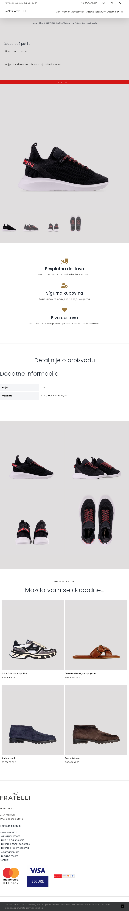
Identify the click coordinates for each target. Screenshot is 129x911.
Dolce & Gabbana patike (14, 673)
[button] (122, 11)
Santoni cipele (9, 758)
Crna (43, 387)
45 (62, 395)
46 (65, 395)
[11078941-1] (96, 607)
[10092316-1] (33, 607)
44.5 (57, 395)
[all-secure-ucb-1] (64, 875)
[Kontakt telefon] (120, 3)
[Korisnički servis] (103, 3)
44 (52, 395)
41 (42, 395)
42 (45, 395)
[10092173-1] (96, 692)
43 (49, 395)
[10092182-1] (33, 692)
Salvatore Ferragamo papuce (80, 673)
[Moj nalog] (112, 3)
